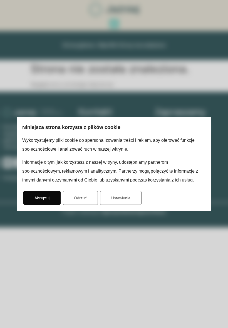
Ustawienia (120, 198)
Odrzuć (80, 198)
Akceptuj (41, 198)
